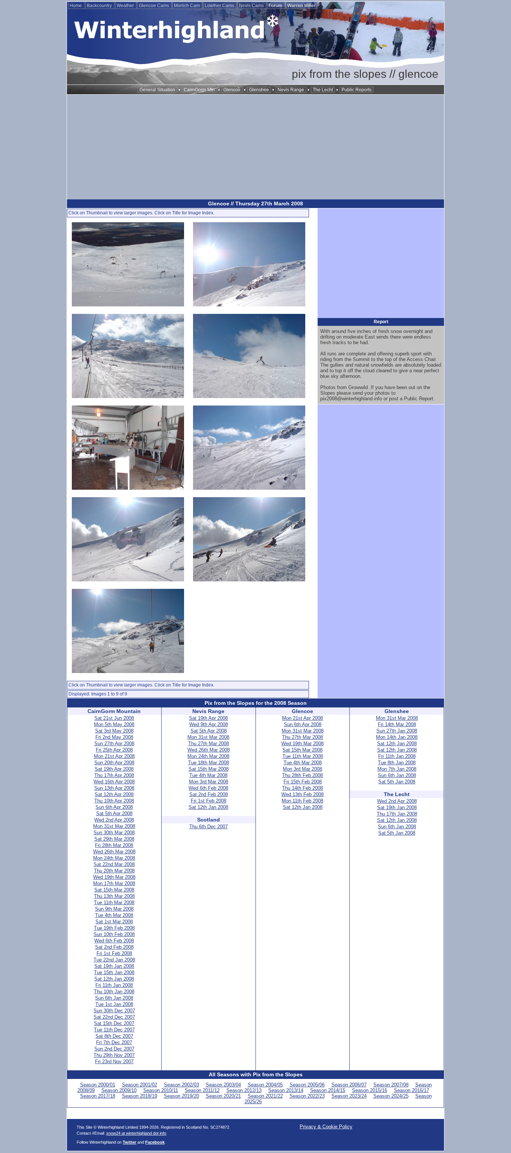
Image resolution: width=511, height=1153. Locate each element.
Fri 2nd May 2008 (114, 737)
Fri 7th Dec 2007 (114, 1042)
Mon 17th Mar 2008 (114, 883)
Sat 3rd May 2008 (114, 731)
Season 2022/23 (307, 1096)
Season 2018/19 (139, 1096)
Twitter (129, 1142)
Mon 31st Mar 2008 (114, 826)
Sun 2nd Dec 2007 (114, 1049)
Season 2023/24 (349, 1096)
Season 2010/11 (160, 1090)
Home (76, 5)
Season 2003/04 (223, 1085)
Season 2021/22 (265, 1096)
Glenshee (259, 89)
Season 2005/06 (307, 1085)
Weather (126, 5)
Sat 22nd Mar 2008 (114, 864)
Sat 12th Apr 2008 (114, 794)
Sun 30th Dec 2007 (114, 1010)
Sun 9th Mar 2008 (114, 909)
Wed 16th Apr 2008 (114, 782)
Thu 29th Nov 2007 (114, 1055)
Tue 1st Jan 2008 (114, 1004)
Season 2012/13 (243, 1090)
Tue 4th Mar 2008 (114, 915)
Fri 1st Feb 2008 (114, 953)
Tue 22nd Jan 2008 (114, 960)
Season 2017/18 (97, 1096)
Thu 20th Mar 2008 (114, 871)
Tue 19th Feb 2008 (114, 928)
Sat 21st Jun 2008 (114, 718)
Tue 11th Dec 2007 (114, 1030)
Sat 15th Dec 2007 (114, 1023)
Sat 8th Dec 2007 (114, 1036)
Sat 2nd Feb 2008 (114, 947)
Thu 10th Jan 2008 (114, 991)
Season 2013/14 (285, 1090)
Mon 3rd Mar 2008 (208, 782)
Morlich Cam (187, 5)
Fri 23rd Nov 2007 (114, 1061)
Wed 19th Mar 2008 (114, 877)
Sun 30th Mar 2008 (114, 832)
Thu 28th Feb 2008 (302, 775)
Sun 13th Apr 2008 (114, 788)
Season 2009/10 (119, 1090)
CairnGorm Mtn (199, 89)
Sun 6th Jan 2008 (114, 998)
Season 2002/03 (181, 1085)
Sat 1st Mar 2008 (114, 921)
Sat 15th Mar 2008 (114, 890)
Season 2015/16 (369, 1090)
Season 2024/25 (391, 1096)
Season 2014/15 (327, 1090)
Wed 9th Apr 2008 (208, 724)
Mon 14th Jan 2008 (396, 737)
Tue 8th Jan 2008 (397, 762)
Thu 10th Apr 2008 (114, 801)
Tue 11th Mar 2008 (114, 902)
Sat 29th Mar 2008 (114, 839)
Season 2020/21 (223, 1096)
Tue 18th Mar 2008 (208, 762)
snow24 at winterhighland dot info (136, 1133)
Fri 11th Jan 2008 (114, 985)
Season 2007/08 (391, 1085)
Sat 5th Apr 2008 (114, 813)
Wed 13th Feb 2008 (302, 794)
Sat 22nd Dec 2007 (114, 1017)
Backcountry (100, 5)
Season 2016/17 (411, 1090)
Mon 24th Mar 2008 (114, 858)
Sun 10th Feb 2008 (114, 934)
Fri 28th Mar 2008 (114, 845)
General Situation (157, 89)
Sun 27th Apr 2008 (114, 743)
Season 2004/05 (265, 1085)
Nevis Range (291, 89)
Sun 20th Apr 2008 (114, 762)
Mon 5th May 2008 (114, 724)
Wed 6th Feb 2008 (114, 940)
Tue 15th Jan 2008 (114, 972)
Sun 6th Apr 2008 (114, 807)
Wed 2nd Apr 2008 (114, 820)
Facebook (155, 1142)
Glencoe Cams (154, 5)
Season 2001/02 (139, 1085)
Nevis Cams (252, 5)
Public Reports (356, 89)
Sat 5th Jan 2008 (396, 782)
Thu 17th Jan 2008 (397, 814)
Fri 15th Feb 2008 (303, 782)
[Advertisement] (255, 147)
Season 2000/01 (97, 1085)
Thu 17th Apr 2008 (114, 775)
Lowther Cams (220, 5)
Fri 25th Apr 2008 (114, 750)
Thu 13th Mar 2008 (114, 896)
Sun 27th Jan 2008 (396, 731)
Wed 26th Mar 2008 (114, 851)
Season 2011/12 (202, 1090)
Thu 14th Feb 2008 (302, 788)
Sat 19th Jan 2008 (114, 966)
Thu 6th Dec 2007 (208, 826)
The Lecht (323, 89)
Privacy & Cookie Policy (326, 1126)
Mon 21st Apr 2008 (114, 756)
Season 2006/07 (349, 1085)
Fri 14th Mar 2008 (397, 724)
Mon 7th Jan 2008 (396, 769)
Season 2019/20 (181, 1096)
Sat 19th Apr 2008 (114, 769)
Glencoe (232, 89)
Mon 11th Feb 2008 (302, 801)
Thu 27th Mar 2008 (208, 743)
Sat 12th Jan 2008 (114, 979)
